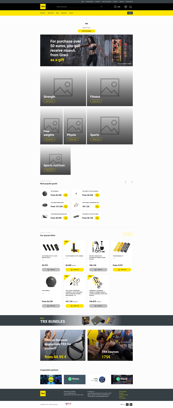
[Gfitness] (74, 384)
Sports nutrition (54, 165)
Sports (94, 135)
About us (122, 1)
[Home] (43, 395)
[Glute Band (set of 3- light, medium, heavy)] (51, 247)
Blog (83, 1)
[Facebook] (127, 404)
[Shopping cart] (130, 6)
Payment (97, 1)
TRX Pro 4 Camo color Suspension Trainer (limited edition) (97, 257)
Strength (49, 96)
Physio (71, 135)
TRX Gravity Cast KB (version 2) (91, 191)
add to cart (76, 269)
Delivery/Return (89, 1)
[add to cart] (65, 195)
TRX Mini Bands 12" (118, 256)
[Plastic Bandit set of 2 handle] (74, 247)
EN (126, 6)
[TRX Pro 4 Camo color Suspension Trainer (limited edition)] (98, 247)
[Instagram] (131, 404)
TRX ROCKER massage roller (59, 214)
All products (127, 234)
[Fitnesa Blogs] (51, 384)
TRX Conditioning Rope (57, 202)
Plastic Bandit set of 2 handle (74, 256)
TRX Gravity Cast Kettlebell (90, 214)
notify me (52, 269)
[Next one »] (132, 182)
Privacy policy (129, 1)
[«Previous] (125, 182)
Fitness (95, 96)
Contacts (115, 1)
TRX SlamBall (55, 191)
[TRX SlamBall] (51, 281)
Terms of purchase (106, 1)
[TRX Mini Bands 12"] (122, 247)
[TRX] (43, 7)
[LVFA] (98, 384)
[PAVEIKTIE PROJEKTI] (122, 384)
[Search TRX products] (101, 6)
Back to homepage (86, 31)
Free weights (49, 133)
